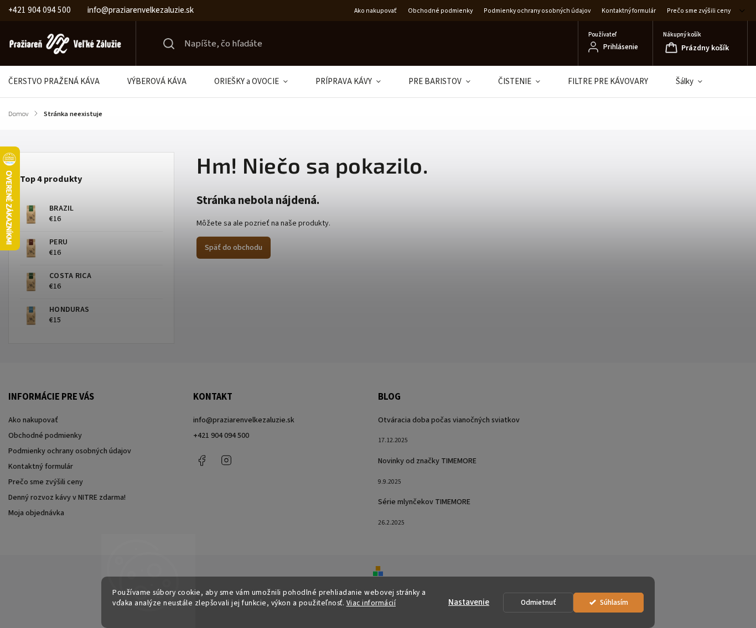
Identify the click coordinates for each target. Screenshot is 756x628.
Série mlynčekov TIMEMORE (424, 501)
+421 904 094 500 (221, 435)
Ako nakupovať (375, 10)
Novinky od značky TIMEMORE (427, 461)
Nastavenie (468, 602)
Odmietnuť (538, 602)
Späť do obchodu (233, 247)
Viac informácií (371, 603)
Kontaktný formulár (629, 10)
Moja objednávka (36, 513)
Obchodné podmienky (440, 10)
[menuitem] (60, 81)
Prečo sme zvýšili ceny (699, 10)
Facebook (201, 460)
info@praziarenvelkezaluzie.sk (243, 420)
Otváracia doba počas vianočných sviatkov (449, 420)
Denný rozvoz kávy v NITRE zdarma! (67, 497)
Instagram (226, 460)
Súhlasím (614, 602)
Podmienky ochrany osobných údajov (537, 10)
